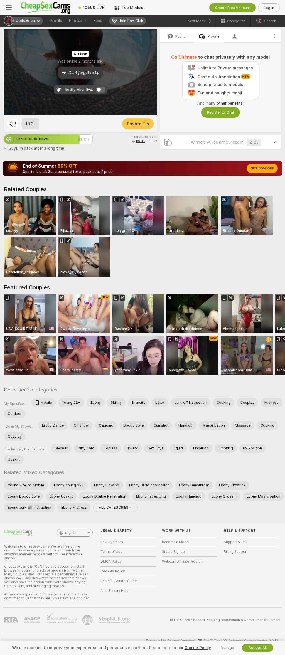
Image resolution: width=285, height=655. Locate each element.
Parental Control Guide (118, 581)
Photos (78, 20)
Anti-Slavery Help (114, 591)
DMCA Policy (111, 561)
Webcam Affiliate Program (183, 561)
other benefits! (230, 103)
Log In (269, 8)
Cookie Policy (198, 648)
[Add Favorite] (12, 123)
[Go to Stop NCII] (114, 620)
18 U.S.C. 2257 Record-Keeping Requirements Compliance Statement (225, 620)
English (70, 533)
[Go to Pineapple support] (88, 620)
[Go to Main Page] (45, 7)
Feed (97, 20)
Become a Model (175, 542)
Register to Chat (220, 112)
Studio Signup (173, 552)
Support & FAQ (235, 542)
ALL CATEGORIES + (115, 507)
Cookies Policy (112, 571)
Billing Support (235, 552)
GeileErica (15, 390)
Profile (56, 20)
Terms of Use (111, 552)
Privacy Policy (111, 542)
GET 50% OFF (262, 168)
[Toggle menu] (9, 7)
